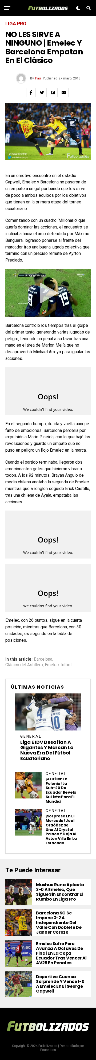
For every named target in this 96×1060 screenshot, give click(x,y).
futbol (66, 665)
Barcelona (43, 659)
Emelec (52, 665)
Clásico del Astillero (24, 665)
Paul (38, 78)
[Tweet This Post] (42, 92)
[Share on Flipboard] (53, 92)
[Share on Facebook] (31, 92)
